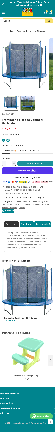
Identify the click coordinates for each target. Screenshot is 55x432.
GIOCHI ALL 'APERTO (22, 204)
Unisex (22, 207)
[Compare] (8, 140)
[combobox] (27, 21)
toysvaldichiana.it (21, 423)
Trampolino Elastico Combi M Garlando (21, 318)
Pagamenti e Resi (44, 224)
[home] (27, 429)
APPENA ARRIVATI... (22, 201)
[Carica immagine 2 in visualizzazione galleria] (27, 103)
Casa (12, 31)
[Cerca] (49, 21)
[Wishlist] (3, 140)
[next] (50, 360)
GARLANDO (7, 204)
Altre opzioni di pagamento (27, 177)
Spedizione (26, 224)
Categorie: (7, 201)
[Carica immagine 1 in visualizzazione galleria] (11, 103)
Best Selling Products (42, 201)
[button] (51, 4)
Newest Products (9, 207)
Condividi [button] (9, 210)
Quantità (6, 158)
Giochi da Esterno (41, 204)
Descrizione (11, 224)
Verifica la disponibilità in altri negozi (24, 197)
